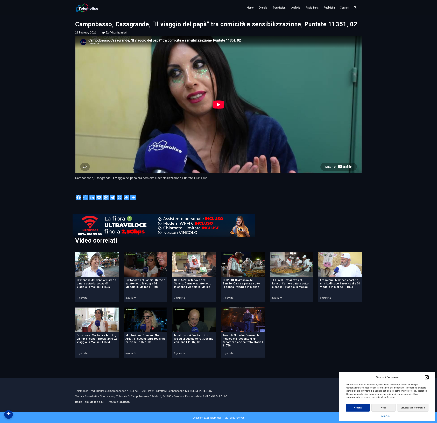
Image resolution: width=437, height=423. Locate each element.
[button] (426, 377)
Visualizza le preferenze (413, 408)
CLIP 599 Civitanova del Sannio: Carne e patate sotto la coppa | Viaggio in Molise (192, 283)
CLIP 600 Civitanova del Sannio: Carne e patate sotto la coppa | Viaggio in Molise (290, 283)
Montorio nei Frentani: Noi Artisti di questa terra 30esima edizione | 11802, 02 (193, 339)
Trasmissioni (279, 8)
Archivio (295, 8)
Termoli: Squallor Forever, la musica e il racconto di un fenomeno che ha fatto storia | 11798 (243, 340)
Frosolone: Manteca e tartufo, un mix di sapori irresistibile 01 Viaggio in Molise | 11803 (340, 283)
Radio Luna (312, 8)
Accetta (358, 408)
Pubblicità (329, 8)
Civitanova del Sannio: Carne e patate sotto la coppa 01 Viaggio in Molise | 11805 (97, 283)
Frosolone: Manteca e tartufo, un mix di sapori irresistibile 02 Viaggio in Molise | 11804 (97, 339)
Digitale (263, 8)
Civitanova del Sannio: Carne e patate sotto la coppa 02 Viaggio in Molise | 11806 (145, 283)
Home (250, 8)
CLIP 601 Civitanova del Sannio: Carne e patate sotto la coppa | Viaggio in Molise (241, 283)
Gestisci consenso (8, 414)
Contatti (344, 8)
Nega (383, 408)
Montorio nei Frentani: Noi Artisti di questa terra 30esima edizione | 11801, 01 (145, 339)
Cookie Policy (385, 416)
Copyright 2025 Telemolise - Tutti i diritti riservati (218, 417)
